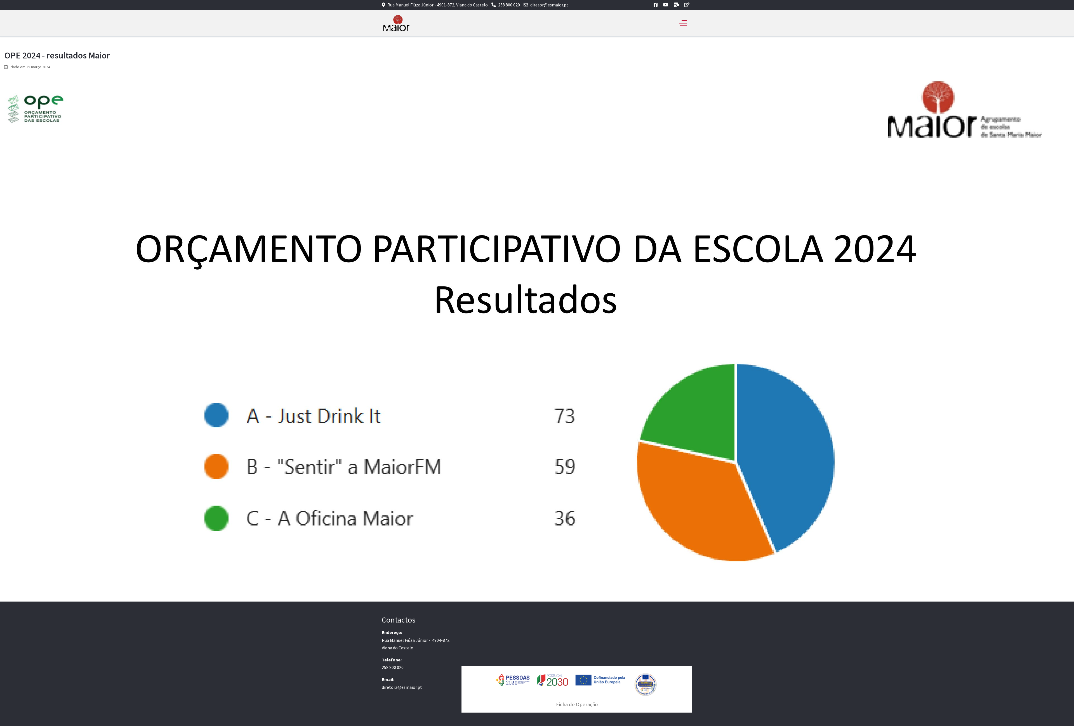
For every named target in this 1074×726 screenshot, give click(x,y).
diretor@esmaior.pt (549, 5)
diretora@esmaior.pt (402, 687)
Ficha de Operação (577, 704)
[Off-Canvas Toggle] (683, 23)
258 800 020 (509, 5)
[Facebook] (656, 5)
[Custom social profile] (676, 5)
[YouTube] (665, 5)
